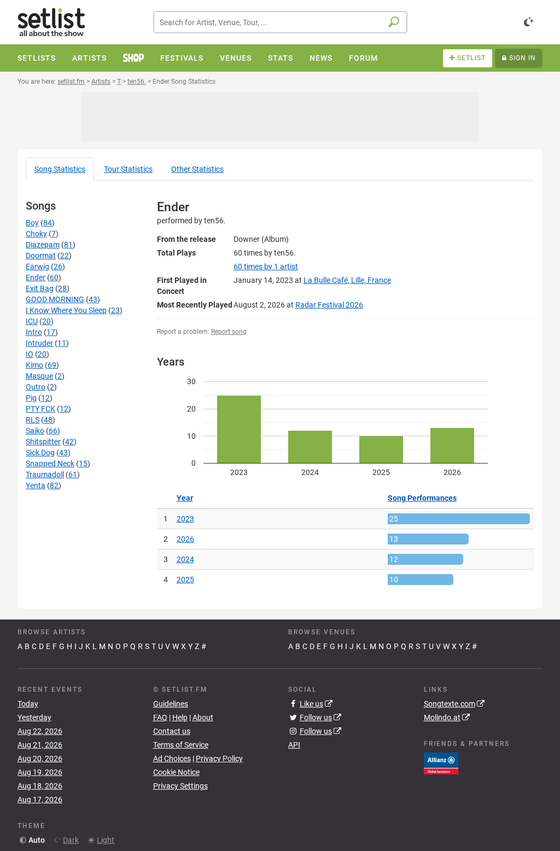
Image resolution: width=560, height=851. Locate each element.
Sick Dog (40, 452)
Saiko (35, 430)
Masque (39, 376)
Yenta (35, 485)
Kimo (34, 365)
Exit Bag (40, 288)
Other (197, 169)
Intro (34, 332)
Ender (35, 277)
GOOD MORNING (55, 299)
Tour (128, 169)
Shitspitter (43, 441)
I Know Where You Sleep (66, 310)
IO (29, 354)
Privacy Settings (180, 785)
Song (59, 169)
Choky (36, 233)
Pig (31, 397)
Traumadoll (45, 474)
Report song (229, 331)
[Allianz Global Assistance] (441, 763)
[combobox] (280, 22)
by (266, 266)
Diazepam (43, 244)
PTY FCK (40, 408)
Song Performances (422, 498)
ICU (32, 321)
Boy (32, 222)
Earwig (37, 266)
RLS (32, 419)
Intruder (39, 343)
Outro (35, 387)
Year (185, 498)
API (294, 744)
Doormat (41, 255)
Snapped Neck (50, 463)
